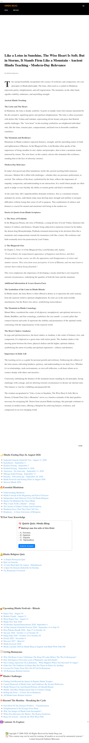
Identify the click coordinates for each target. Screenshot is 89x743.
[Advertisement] (44, 30)
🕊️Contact (16, 10)
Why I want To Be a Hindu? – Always (19, 503)
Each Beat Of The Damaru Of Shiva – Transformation (26, 705)
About (6, 10)
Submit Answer (27, 546)
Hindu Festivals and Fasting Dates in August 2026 (24, 479)
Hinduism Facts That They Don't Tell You (21, 509)
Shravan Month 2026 (12, 482)
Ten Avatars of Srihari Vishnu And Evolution (22, 506)
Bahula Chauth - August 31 (14, 616)
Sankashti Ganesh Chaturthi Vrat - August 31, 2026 (25, 460)
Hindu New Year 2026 (12, 621)
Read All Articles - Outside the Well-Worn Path (23, 716)
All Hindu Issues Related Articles (17, 695)
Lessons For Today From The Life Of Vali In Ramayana (26, 668)
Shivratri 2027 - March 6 (13, 641)
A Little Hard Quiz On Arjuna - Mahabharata (22, 565)
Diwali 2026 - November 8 (14, 638)
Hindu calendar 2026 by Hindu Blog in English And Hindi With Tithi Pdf (34, 646)
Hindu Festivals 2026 (12, 643)
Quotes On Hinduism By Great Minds (19, 500)
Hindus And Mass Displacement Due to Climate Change (27, 689)
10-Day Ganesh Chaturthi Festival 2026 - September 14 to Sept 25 (31, 627)
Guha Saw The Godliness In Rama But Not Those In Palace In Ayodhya (33, 665)
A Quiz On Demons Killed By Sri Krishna (21, 567)
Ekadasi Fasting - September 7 (16, 465)
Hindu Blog (11, 6)
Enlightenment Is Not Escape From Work (20, 708)
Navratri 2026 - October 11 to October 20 (20, 632)
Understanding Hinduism (14, 492)
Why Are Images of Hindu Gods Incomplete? (22, 711)
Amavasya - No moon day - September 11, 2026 (23, 471)
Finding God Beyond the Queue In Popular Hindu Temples (28, 681)
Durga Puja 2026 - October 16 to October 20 (22, 635)
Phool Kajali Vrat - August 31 (15, 619)
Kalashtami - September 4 (14, 462)
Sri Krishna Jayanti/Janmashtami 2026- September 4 (25, 624)
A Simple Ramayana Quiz (14, 559)
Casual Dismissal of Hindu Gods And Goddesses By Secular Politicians (33, 684)
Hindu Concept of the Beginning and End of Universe (26, 495)
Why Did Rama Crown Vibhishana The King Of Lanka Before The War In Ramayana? (39, 657)
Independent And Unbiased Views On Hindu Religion (25, 498)
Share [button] (80, 446)
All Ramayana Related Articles (16, 670)
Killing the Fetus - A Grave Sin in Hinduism (22, 692)
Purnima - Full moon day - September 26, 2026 (23, 476)
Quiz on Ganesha (10, 562)
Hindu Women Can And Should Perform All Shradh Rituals (28, 686)
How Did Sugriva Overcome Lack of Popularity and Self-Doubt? (30, 659)
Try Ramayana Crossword (14, 570)
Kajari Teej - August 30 (13, 613)
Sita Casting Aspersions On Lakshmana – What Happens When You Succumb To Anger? (40, 662)
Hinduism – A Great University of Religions (22, 511)
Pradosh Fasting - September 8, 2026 (18, 468)
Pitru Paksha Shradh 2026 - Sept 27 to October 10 (24, 630)
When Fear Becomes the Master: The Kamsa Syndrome (26, 713)
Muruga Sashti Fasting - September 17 (19, 473)
